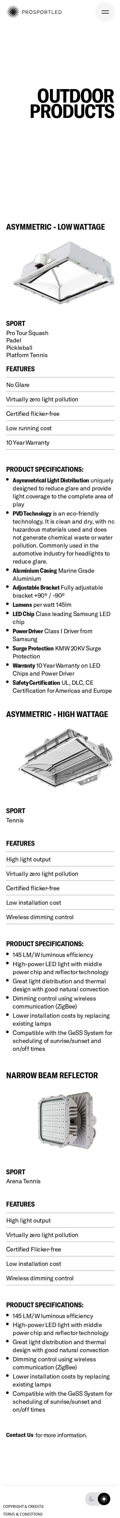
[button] (105, 12)
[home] (34, 12)
